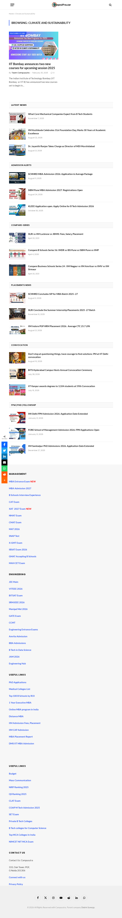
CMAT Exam (15, 522)
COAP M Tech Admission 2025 (24, 807)
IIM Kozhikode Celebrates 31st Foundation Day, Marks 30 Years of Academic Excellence (67, 132)
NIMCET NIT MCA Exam (21, 841)
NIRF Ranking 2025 (19, 787)
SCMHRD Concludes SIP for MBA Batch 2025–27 (53, 294)
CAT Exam (14, 502)
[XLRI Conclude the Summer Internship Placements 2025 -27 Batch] (17, 314)
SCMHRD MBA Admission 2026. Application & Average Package (60, 174)
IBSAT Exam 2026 (18, 549)
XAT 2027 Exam (17, 508)
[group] (63, 751)
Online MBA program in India (24, 709)
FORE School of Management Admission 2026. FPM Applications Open (63, 429)
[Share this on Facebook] (4, 445)
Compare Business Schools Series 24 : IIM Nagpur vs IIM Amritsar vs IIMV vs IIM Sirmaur (68, 268)
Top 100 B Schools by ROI (22, 696)
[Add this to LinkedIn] (4, 457)
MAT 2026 (14, 529)
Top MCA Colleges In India (22, 834)
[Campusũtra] (61, 5)
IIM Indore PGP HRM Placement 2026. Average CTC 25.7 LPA (59, 326)
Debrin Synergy (87, 907)
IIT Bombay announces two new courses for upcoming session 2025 (32, 66)
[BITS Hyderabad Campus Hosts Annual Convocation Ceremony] (17, 374)
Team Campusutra (20, 72)
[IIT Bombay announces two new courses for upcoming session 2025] (33, 46)
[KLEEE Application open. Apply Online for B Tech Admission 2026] (17, 210)
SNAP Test (14, 536)
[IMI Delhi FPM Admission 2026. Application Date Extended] (17, 417)
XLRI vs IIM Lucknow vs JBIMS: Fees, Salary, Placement (55, 234)
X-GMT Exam (16, 542)
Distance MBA (16, 716)
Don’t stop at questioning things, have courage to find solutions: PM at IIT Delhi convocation (68, 355)
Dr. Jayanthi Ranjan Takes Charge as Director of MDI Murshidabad (61, 146)
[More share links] (4, 480)
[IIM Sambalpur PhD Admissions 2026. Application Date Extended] (17, 449)
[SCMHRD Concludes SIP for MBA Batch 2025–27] (17, 297)
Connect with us (17, 877)
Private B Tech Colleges (20, 821)
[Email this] (4, 462)
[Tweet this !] (4, 451)
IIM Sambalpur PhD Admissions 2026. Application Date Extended (61, 446)
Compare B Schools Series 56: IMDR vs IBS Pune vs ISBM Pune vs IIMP (63, 250)
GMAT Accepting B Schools (22, 556)
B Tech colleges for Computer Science (27, 828)
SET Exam (14, 814)
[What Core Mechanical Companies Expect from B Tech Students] (17, 118)
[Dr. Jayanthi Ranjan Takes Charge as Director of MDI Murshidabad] (17, 150)
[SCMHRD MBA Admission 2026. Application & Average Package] (17, 178)
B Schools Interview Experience (25, 495)
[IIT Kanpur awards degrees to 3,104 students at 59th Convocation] (17, 390)
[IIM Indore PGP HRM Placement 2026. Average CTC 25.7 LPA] (17, 330)
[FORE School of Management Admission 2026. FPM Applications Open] (17, 433)
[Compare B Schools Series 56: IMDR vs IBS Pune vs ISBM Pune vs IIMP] (17, 254)
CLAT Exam (15, 800)
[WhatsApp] (4, 468)
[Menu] (12, 4)
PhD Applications (18, 682)
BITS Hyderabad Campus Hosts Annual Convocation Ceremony (60, 370)
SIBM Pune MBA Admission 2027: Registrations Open (55, 190)
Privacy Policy (16, 884)
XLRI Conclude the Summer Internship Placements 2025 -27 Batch (61, 310)
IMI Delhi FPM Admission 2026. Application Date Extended (58, 413)
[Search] (110, 4)
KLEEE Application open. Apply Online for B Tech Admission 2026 (61, 206)
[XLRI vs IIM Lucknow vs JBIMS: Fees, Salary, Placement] (17, 237)
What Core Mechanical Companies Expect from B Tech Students (60, 114)
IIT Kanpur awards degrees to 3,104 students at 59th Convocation (61, 386)
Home (11, 14)
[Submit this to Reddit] (4, 474)
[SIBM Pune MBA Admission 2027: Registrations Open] (17, 194)
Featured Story (17, 33)
